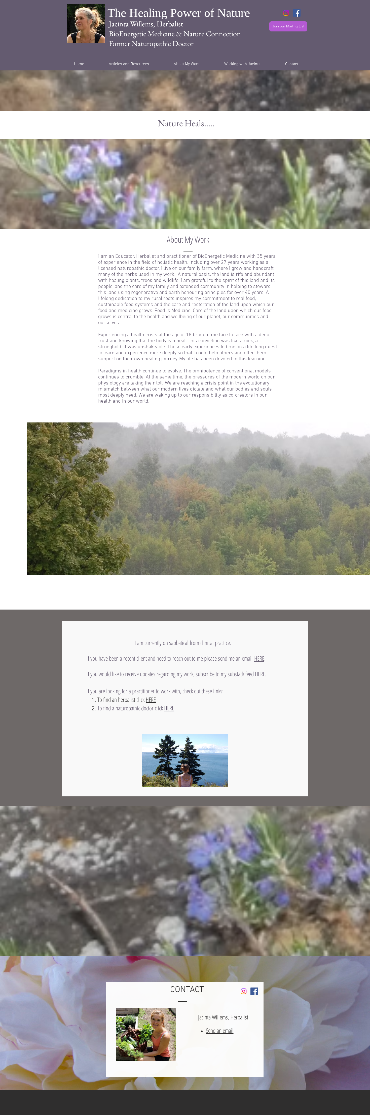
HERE (259, 658)
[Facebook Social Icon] (297, 13)
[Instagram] (286, 13)
